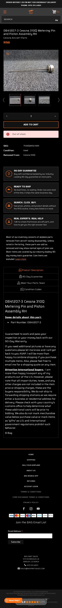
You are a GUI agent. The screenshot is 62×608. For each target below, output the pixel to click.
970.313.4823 (34, 5)
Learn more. (21, 259)
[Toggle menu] (8, 12)
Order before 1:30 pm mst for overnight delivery (31, 2)
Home (31, 454)
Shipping (31, 459)
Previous (3, 100)
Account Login (31, 486)
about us (31, 470)
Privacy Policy (30, 502)
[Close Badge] (46, 599)
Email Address (15, 531)
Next (58, 100)
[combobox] (31, 19)
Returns (31, 481)
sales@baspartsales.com (32, 568)
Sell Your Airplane (31, 465)
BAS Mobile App (31, 475)
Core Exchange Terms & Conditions (31, 497)
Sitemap (31, 606)
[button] (31, 577)
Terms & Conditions (31, 491)
